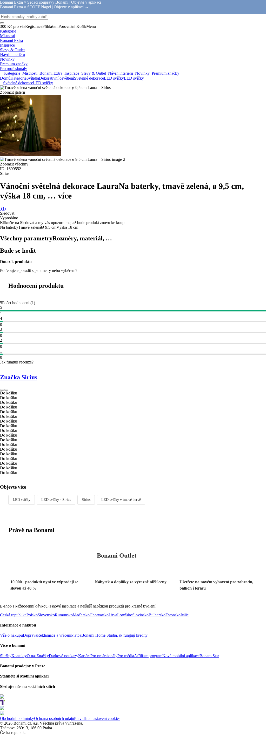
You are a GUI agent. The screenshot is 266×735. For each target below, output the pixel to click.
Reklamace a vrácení (54, 635)
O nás (31, 656)
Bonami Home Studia (99, 635)
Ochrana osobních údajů (54, 718)
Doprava (30, 635)
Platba (76, 635)
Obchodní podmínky (17, 718)
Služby (5, 656)
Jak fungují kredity (132, 635)
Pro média (125, 656)
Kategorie (18, 78)
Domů (5, 78)
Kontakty (19, 656)
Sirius (86, 500)
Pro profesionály (103, 656)
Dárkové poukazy (63, 656)
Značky (42, 656)
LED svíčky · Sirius (56, 500)
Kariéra (84, 656)
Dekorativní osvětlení (56, 78)
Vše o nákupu (11, 635)
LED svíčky (134, 78)
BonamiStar (209, 656)
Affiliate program (148, 656)
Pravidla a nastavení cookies (97, 718)
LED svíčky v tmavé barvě (121, 500)
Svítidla (32, 78)
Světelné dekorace (89, 78)
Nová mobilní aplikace (181, 656)
